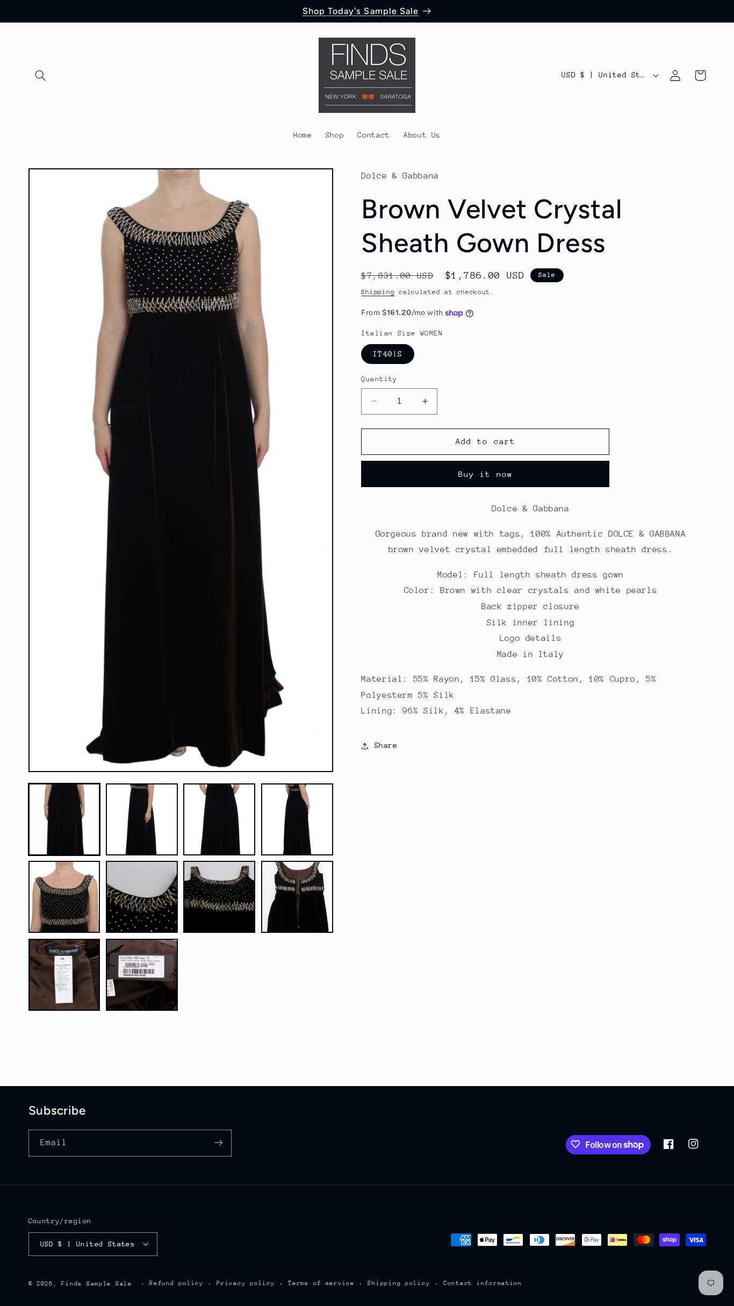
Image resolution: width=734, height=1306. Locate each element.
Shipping (377, 292)
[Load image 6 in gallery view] (142, 897)
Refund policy (176, 1283)
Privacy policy (246, 1283)
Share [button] (386, 745)
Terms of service (321, 1283)
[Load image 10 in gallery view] (142, 975)
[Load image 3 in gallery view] (219, 819)
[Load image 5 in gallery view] (64, 897)
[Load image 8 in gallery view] (297, 897)
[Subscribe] (218, 1143)
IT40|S (387, 353)
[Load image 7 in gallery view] (219, 897)
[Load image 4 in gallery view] (297, 819)
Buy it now (485, 474)
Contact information (482, 1283)
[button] (40, 75)
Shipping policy (399, 1283)
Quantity (379, 379)
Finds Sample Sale (96, 1283)
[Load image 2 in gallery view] (142, 819)
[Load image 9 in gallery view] (64, 975)
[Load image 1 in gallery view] (64, 819)
